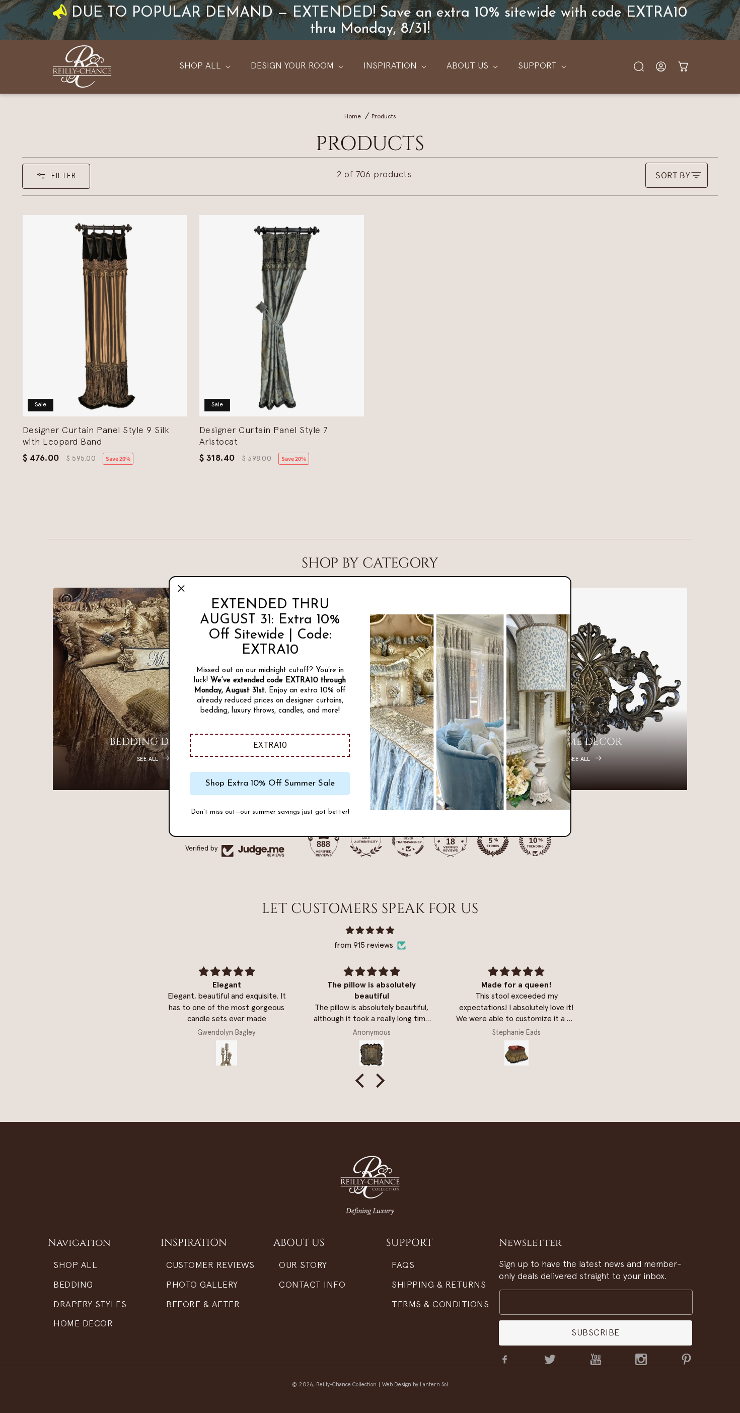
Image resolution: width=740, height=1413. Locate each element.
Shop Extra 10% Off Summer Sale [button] (270, 783)
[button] (270, 745)
